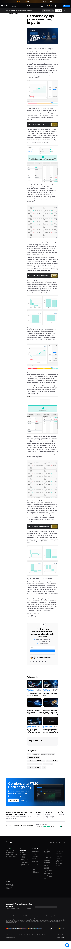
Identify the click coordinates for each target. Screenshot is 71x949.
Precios (34, 853)
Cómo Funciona (36, 851)
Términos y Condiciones (42, 934)
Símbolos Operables (46, 868)
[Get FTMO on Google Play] (61, 929)
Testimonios (59, 863)
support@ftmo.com (12, 854)
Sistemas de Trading (52, 760)
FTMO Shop (58, 867)
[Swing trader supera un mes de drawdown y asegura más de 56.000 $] (50, 725)
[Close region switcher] (64, 10)
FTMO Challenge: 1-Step (37, 865)
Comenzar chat (11, 850)
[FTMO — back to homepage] (4, 6)
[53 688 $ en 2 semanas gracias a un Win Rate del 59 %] (50, 688)
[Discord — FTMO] (51, 842)
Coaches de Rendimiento (47, 859)
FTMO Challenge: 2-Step (36, 868)
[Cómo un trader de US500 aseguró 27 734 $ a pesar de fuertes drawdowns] (34, 688)
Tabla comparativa (35, 872)
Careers (58, 865)
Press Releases (59, 851)
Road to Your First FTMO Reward (36, 760)
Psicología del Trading (33, 757)
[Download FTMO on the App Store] (53, 929)
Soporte (24, 854)
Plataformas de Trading (48, 874)
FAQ (27, 5)
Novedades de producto (47, 754)
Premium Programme (35, 859)
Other (44, 767)
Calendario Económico (47, 864)
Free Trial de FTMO (36, 855)
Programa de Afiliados (24, 860)
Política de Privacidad (10, 937)
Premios (58, 858)
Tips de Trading (48, 764)
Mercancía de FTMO (24, 865)
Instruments (36, 754)
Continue (58, 10)
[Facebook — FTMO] (59, 842)
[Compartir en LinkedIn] (32, 616)
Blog (30, 5)
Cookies (29, 934)
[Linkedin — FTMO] (64, 842)
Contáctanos (10, 852)
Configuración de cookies (20, 934)
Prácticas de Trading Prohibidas (47, 853)
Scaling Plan (35, 856)
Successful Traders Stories (30, 690)
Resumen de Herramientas (47, 856)
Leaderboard (47, 862)
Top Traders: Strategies (34, 767)
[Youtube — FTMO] (53, 842)
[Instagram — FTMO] (56, 842)
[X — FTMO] (62, 842)
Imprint (34, 934)
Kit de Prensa (25, 862)
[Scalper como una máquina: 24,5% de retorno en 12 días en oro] (34, 725)
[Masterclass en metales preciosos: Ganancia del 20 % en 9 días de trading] (50, 706)
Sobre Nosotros (60, 855)
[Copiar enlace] (28, 616)
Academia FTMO (48, 876)
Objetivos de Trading (35, 862)
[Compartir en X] (35, 616)
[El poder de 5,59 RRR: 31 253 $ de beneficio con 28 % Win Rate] (34, 706)
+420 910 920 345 (11, 856)
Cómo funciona (24, 857)
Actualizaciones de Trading (48, 871)
